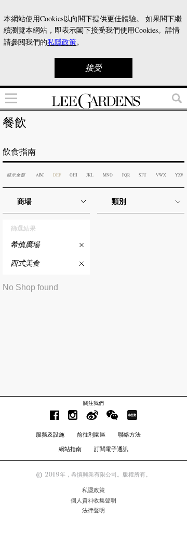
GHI (73, 175)
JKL (90, 175)
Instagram (73, 415)
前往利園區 (91, 434)
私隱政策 (93, 490)
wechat (112, 415)
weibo (92, 415)
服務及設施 (50, 434)
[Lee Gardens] (93, 101)
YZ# (179, 175)
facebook (54, 415)
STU (142, 175)
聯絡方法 (129, 434)
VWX (161, 175)
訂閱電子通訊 (111, 449)
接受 (93, 67)
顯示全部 (16, 175)
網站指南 (70, 449)
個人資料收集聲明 (93, 500)
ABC (40, 175)
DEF (57, 175)
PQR (126, 175)
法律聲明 (93, 510)
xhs (132, 415)
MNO (108, 175)
